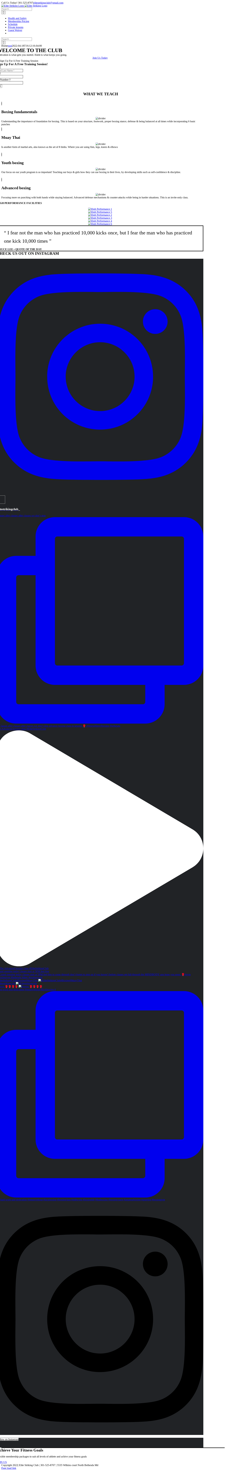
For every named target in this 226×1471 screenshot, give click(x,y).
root (10, 45)
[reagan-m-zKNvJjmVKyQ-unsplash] (100, 224)
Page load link (8, 1468)
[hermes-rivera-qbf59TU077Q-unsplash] (100, 221)
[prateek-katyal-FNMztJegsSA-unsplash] (100, 218)
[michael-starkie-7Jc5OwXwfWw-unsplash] (100, 212)
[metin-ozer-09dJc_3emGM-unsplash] (100, 209)
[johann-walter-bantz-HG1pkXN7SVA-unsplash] (100, 215)
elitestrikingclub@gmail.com (48, 2)
